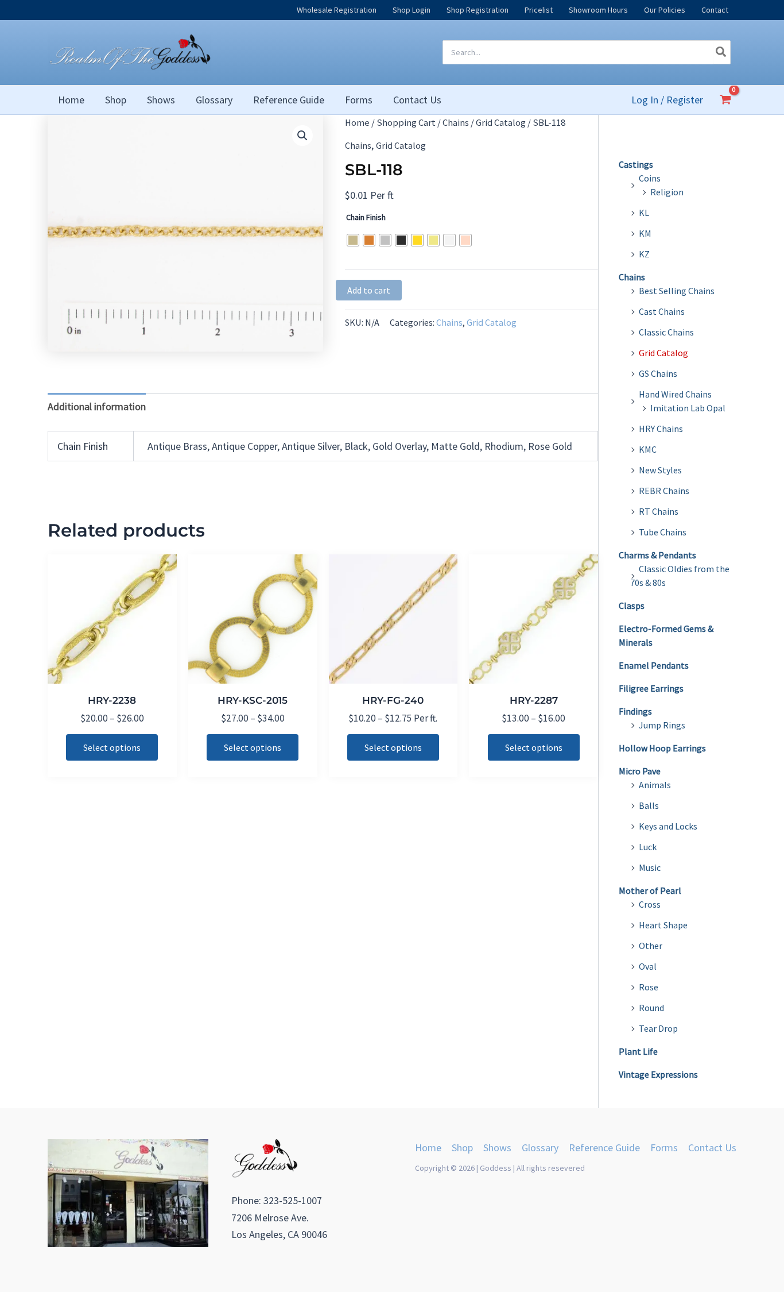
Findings (635, 711)
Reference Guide (604, 1147)
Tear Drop (658, 1028)
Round (651, 1007)
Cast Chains (662, 311)
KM (645, 233)
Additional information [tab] (97, 406)
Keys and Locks (668, 826)
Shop (462, 1147)
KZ (644, 254)
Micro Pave (640, 771)
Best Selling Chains (677, 290)
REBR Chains (664, 490)
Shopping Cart (406, 123)
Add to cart (368, 290)
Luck (648, 847)
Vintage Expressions (658, 1074)
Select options (112, 747)
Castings (636, 164)
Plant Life (638, 1051)
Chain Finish (366, 217)
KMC (648, 449)
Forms (664, 1147)
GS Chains (658, 373)
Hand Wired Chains (675, 394)
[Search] (721, 52)
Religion (667, 192)
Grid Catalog (501, 123)
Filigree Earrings (651, 688)
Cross (650, 904)
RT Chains (658, 511)
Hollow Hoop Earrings (662, 748)
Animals (655, 784)
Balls (649, 805)
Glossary (540, 1147)
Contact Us (712, 1147)
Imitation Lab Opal (687, 408)
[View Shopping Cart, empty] (725, 99)
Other (650, 945)
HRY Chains (661, 428)
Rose (648, 987)
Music (650, 867)
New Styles (660, 470)
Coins (650, 178)
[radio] (353, 240)
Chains (456, 123)
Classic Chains (666, 332)
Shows (497, 1147)
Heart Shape (663, 925)
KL (644, 212)
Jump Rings (662, 725)
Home (357, 123)
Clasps (632, 605)
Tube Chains (662, 532)
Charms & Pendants (657, 555)
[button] (302, 135)
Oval (648, 966)
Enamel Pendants (654, 665)
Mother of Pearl (650, 890)
